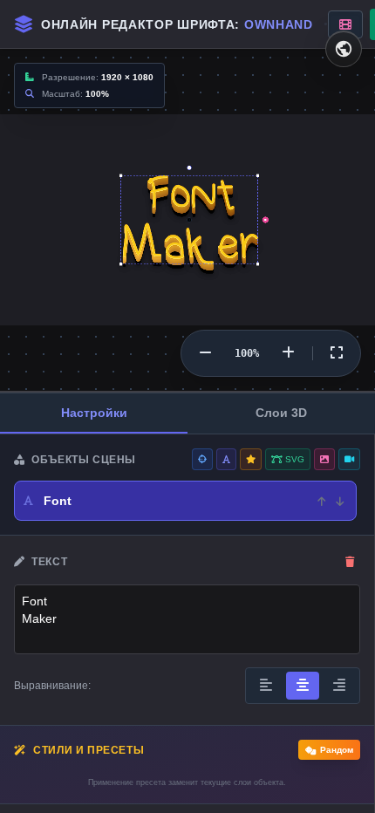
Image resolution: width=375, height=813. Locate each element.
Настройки (94, 413)
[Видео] (349, 459)
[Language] (343, 49)
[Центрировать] (202, 459)
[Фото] (324, 459)
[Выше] (321, 500)
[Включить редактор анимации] (345, 24)
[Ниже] (339, 500)
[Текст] (226, 459)
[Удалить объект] (350, 562)
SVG (293, 459)
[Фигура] (251, 459)
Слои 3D (281, 413)
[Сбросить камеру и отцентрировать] (337, 353)
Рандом (336, 750)
